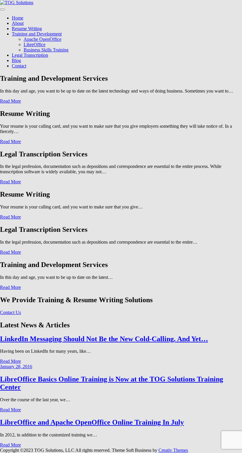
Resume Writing (27, 28)
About (18, 23)
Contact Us (10, 312)
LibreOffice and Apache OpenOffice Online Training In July (92, 422)
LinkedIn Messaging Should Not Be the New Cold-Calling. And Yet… (104, 339)
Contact (19, 65)
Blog (16, 60)
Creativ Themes (173, 450)
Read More (10, 100)
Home (17, 17)
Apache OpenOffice (42, 39)
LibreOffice (34, 44)
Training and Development (37, 33)
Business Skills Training (46, 49)
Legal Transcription (30, 55)
